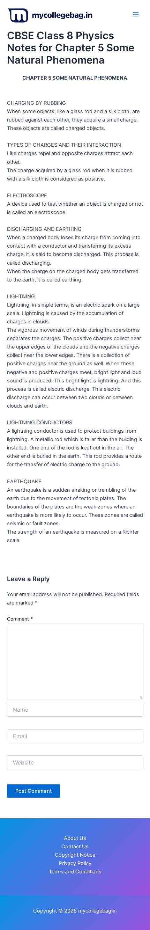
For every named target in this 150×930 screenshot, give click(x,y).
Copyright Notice (75, 855)
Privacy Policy (75, 863)
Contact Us (75, 846)
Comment (20, 619)
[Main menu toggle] (135, 14)
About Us (75, 838)
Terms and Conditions (75, 872)
